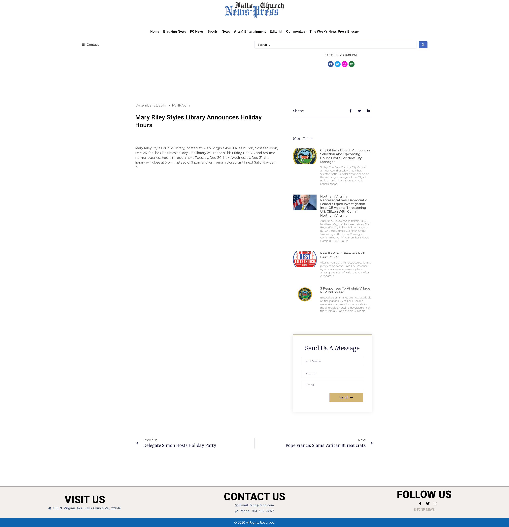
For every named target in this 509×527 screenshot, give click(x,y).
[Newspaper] (352, 64)
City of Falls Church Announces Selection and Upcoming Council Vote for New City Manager (345, 156)
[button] (90, 44)
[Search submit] (423, 44)
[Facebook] (331, 64)
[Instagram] (345, 64)
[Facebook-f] (420, 503)
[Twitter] (338, 64)
